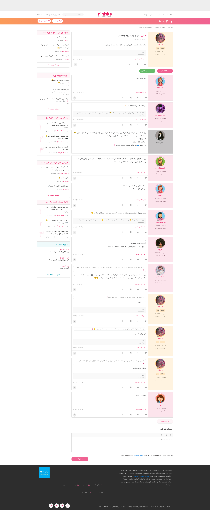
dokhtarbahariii (59, 131)
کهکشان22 (66, 190)
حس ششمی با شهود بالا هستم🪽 (58, 186)
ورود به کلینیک (54, 274)
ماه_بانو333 (61, 153)
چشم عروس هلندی (63, 37)
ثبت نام (39, 14)
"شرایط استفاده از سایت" (141, 476)
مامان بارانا (160, 142)
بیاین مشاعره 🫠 (63, 178)
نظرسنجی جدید (45, 21)
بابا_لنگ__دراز (60, 142)
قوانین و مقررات (98, 492)
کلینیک (158, 14)
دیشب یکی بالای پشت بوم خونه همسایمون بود (54, 99)
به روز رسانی (165, 421)
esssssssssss (59, 237)
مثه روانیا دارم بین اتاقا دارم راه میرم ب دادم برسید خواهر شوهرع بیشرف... (57, 125)
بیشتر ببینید (54, 64)
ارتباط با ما (85, 492)
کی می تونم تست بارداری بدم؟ (59, 260)
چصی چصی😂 (62, 83)
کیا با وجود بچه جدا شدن (128, 36)
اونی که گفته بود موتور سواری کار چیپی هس (55, 56)
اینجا (138, 145)
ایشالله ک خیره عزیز (61, 101)
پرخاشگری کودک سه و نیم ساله (59, 252)
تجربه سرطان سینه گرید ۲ (61, 89)
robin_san (65, 51)
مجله (171, 14)
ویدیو (145, 14)
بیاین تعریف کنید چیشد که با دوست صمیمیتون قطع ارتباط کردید (57, 232)
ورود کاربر (47, 14)
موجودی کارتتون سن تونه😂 (60, 80)
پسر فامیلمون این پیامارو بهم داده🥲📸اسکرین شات (57, 137)
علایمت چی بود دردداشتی (59, 92)
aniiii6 (67, 40)
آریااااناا (67, 59)
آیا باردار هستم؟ (64, 268)
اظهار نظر (164, 71)
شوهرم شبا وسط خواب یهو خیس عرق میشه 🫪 (56, 148)
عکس (151, 14)
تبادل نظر (165, 14)
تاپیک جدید (58, 21)
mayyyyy (66, 181)
